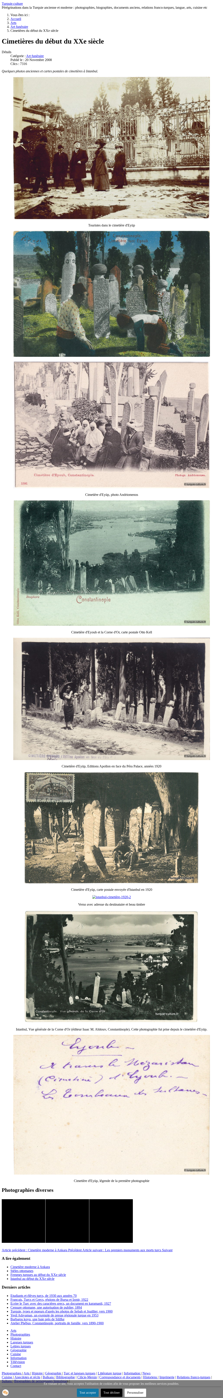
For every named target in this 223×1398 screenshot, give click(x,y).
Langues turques (21, 1342)
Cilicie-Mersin (87, 1377)
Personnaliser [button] (135, 1392)
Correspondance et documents (120, 1377)
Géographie (18, 1350)
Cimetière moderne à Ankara (30, 1267)
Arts (13, 1330)
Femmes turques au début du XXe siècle (38, 1275)
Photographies (20, 1334)
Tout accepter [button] (87, 1392)
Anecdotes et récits (27, 1377)
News (146, 1373)
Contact (15, 1366)
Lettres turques (20, 1346)
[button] (5, 1392)
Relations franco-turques (193, 1377)
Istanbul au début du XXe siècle (32, 1279)
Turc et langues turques (79, 1373)
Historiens (150, 1377)
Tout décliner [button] (111, 1392)
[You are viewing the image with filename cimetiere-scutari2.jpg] (67, 1221)
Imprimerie (166, 1377)
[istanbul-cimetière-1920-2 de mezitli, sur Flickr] (111, 897)
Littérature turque (110, 1373)
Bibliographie (65, 1377)
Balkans (49, 1377)
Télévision (17, 1362)
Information (18, 1358)
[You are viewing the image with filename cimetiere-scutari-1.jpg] (23, 1221)
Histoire (15, 1338)
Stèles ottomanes (21, 1271)
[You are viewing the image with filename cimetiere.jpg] (111, 1221)
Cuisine (15, 1354)
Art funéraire (35, 56)
